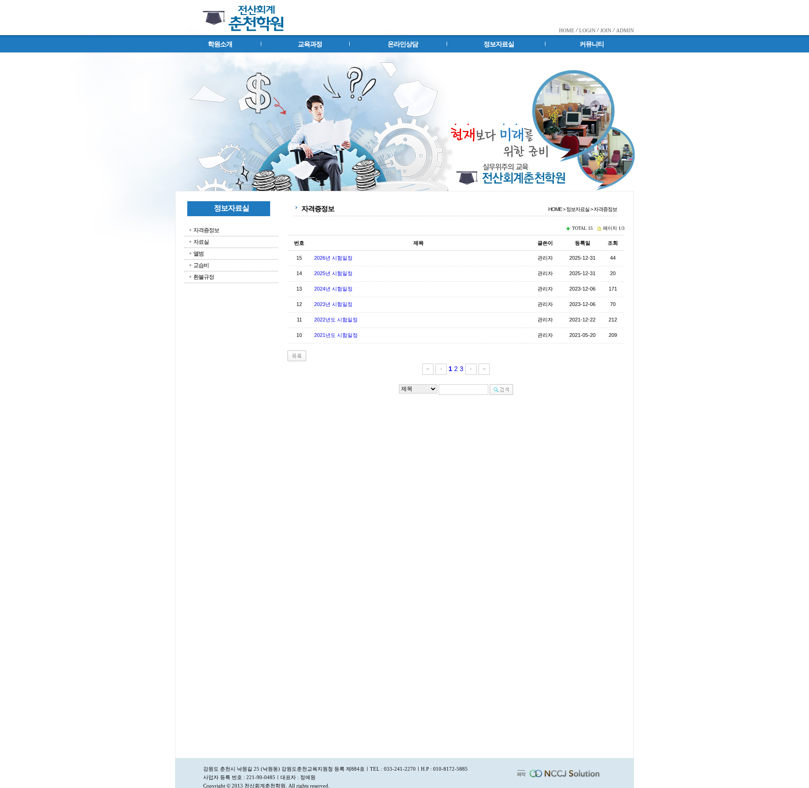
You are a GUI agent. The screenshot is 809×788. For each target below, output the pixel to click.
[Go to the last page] (484, 368)
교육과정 (310, 44)
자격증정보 (206, 230)
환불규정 (203, 277)
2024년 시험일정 (333, 289)
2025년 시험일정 (333, 273)
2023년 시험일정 (333, 304)
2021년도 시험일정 (336, 335)
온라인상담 (403, 44)
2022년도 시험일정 (336, 319)
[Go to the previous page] (441, 368)
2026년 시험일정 (333, 258)
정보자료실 (499, 44)
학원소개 (220, 44)
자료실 (201, 242)
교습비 (201, 265)
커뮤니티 (592, 44)
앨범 (198, 253)
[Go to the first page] (428, 368)
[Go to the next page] (471, 368)
